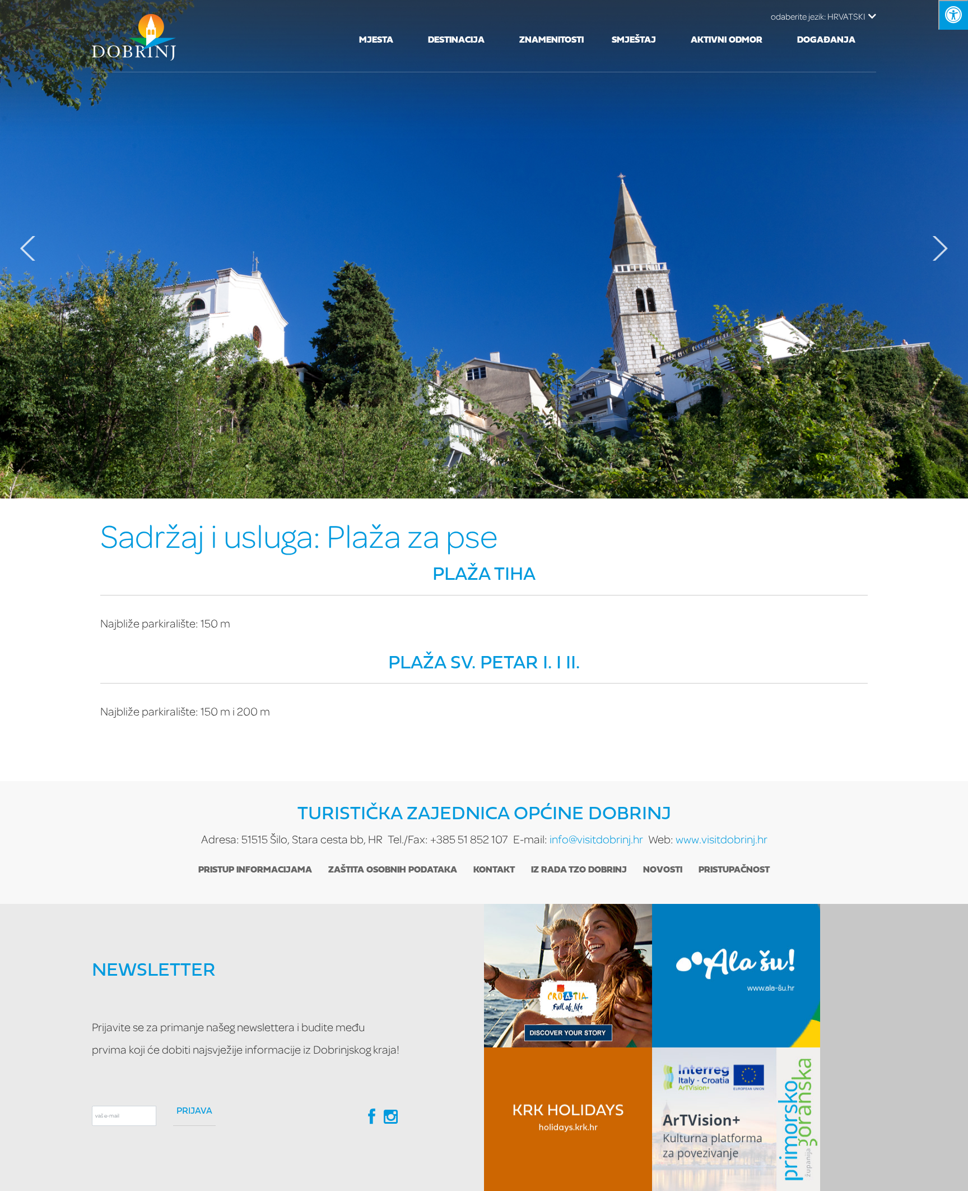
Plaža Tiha (484, 575)
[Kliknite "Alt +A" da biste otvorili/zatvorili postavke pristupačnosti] (953, 15)
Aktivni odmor (726, 40)
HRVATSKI (818, 16)
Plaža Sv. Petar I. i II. (484, 663)
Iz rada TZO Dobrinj (579, 870)
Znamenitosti (551, 40)
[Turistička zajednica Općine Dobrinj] (134, 36)
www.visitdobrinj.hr (721, 839)
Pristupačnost (734, 870)
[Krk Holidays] (568, 1119)
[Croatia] (568, 975)
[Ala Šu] (736, 975)
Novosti (662, 870)
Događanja (826, 40)
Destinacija (456, 40)
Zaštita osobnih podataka (392, 870)
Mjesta (376, 40)
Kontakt (494, 870)
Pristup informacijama (255, 870)
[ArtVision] (736, 1119)
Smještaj (634, 40)
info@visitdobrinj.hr (596, 839)
